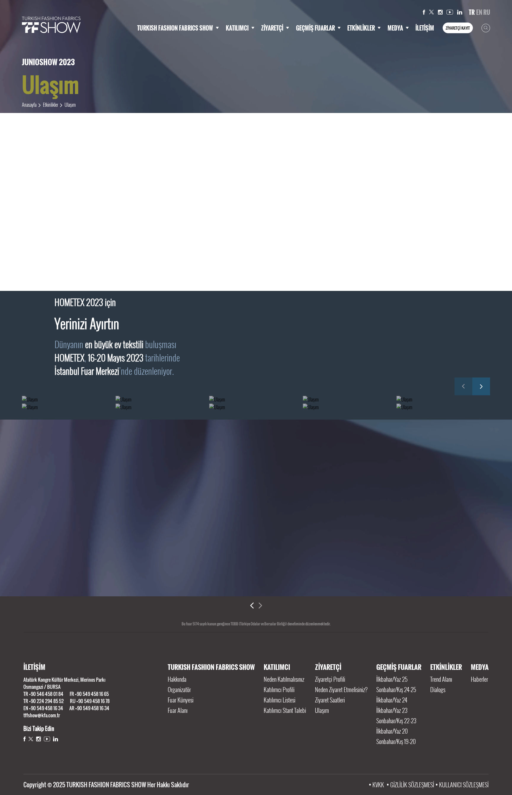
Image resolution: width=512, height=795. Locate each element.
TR (472, 12)
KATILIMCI (237, 28)
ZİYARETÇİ (272, 28)
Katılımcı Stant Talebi (285, 710)
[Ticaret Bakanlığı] (68, 573)
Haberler (479, 679)
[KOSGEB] (218, 573)
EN (479, 12)
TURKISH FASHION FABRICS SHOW (175, 28)
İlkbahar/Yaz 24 (391, 699)
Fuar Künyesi (180, 699)
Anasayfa (29, 104)
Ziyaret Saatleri (330, 699)
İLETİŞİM (424, 28)
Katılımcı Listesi (279, 699)
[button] (463, 386)
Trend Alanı (441, 679)
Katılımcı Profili (279, 689)
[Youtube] (450, 12)
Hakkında (177, 679)
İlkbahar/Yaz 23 (391, 710)
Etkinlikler (50, 104)
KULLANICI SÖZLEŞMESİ (464, 784)
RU (486, 12)
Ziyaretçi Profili (330, 679)
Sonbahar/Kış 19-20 (396, 741)
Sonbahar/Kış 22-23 (396, 720)
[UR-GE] (143, 573)
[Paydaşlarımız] (256, 480)
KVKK (378, 784)
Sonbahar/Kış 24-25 (396, 689)
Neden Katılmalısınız (284, 679)
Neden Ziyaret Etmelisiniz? (341, 689)
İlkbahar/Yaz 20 (392, 731)
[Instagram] (440, 12)
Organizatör (179, 689)
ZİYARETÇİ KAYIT (458, 28)
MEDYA (395, 28)
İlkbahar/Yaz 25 (391, 679)
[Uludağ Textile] (368, 573)
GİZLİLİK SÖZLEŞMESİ (412, 784)
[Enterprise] (444, 573)
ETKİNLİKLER (361, 28)
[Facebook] (424, 12)
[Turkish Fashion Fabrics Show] (51, 25)
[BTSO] (293, 573)
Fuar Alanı (178, 710)
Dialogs (437, 689)
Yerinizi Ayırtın (87, 323)
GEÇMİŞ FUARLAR (315, 28)
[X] (431, 12)
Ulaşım (70, 104)
